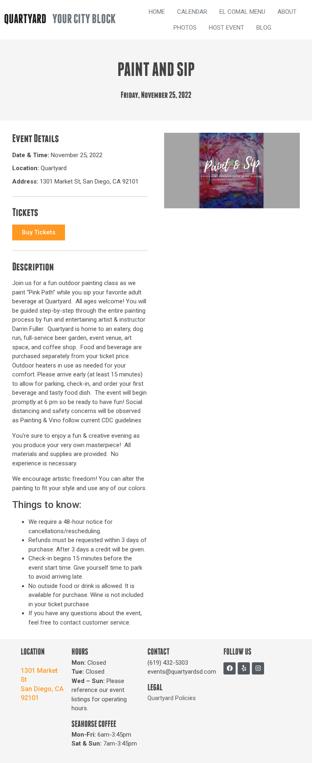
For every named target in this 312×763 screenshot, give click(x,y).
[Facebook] (229, 668)
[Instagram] (258, 668)
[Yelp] (244, 668)
